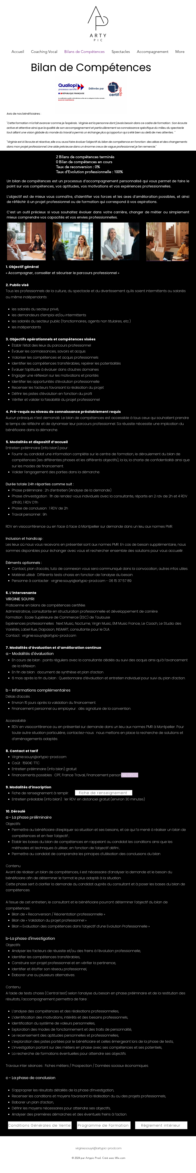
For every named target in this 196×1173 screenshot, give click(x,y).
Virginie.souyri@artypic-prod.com (39, 756)
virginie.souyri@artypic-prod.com (78, 580)
